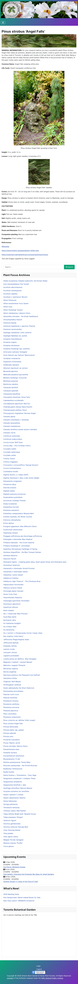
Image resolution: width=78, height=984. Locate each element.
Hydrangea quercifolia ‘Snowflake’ (16, 601)
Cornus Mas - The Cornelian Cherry (17, 446)
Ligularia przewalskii (11, 656)
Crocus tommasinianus (12, 468)
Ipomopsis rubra (9, 620)
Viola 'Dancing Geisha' (12, 830)
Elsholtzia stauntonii (11, 510)
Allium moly (7, 307)
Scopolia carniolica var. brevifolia (16, 791)
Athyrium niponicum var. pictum (15, 368)
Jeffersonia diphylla (10, 643)
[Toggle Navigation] (3, 22)
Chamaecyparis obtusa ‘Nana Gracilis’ (17, 407)
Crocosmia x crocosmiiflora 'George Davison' (20, 465)
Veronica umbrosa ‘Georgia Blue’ (15, 827)
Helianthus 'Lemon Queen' (13, 575)
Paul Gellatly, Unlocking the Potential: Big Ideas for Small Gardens (28, 874)
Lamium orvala (9, 649)
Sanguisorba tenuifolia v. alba (14, 785)
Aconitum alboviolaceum (12, 287)
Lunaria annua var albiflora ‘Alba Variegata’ (19, 659)
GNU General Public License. (52, 978)
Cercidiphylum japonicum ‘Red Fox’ (16, 404)
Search (70, 267)
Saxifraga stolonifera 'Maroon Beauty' (17, 788)
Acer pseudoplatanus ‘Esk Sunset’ (16, 284)
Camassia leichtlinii (10, 387)
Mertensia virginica (10, 669)
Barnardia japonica (10, 371)
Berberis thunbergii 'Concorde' (15, 378)
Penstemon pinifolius (11, 704)
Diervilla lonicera (9, 488)
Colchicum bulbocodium (12, 439)
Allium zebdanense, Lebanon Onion (16, 313)
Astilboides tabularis (11, 365)
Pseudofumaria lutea (11, 749)
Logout (39, 969)
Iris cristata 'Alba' (10, 627)
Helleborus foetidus (10, 578)
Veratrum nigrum (9, 820)
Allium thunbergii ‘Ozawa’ (13, 310)
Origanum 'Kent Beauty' (12, 681)
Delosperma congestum (12, 481)
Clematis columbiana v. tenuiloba (16, 420)
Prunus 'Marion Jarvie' (11, 743)
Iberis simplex (8, 610)
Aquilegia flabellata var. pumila (15, 336)
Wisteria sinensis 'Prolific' (13, 843)
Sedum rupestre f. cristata (13, 795)
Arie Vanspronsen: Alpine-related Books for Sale (21, 897)
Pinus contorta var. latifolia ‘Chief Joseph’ (19, 720)
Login (38, 966)
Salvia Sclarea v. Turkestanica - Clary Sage (19, 775)
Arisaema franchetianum (12, 339)
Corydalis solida (9, 455)
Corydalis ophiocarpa (11, 452)
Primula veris (8, 736)
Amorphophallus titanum (12, 320)
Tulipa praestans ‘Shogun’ (13, 817)
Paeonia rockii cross (11, 694)
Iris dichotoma (8, 630)
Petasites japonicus (10, 711)
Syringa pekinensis (10, 804)
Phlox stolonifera (9, 714)
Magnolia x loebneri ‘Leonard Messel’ (17, 662)
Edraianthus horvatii (11, 507)
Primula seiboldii (9, 733)
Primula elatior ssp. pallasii (13, 730)
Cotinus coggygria (10, 462)
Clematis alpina (9, 417)
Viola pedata (8, 833)
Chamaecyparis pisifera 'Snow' (15, 410)
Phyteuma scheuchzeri (12, 717)
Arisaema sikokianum (11, 345)
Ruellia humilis (8, 772)
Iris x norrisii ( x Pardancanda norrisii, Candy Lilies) (22, 633)
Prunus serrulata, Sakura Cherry (15, 746)
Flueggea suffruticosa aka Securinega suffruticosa (22, 536)
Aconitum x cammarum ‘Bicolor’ (15, 297)
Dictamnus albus (9, 484)
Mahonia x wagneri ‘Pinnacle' (14, 665)
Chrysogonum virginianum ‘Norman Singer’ (19, 413)
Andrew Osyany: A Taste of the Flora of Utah (20, 882)
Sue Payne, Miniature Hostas (14, 867)
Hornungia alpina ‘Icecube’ (13, 591)
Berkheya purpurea (10, 381)
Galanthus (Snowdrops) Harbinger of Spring (20, 549)
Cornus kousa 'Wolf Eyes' (13, 442)
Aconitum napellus (10, 294)
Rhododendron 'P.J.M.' (11, 759)
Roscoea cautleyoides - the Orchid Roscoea (20, 765)
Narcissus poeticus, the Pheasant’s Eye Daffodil (21, 675)
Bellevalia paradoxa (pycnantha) (15, 375)
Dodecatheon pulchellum (12, 497)
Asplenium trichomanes (12, 362)
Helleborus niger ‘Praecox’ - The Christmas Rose (21, 581)
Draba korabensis (10, 504)
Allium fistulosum (9, 300)
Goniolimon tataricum (11, 565)
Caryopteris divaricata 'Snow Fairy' (16, 397)
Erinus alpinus (8, 523)
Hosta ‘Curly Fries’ (10, 594)
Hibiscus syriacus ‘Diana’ (12, 588)
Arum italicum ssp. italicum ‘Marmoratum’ (19, 355)
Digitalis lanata (9, 491)
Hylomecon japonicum (12, 604)
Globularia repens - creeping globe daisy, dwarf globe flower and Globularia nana (34, 562)
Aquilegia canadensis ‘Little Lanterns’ (17, 333)
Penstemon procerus (11, 707)
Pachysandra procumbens (13, 691)
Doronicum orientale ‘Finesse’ (14, 501)
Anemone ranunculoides (12, 329)
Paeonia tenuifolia (10, 698)
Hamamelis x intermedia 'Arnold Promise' (19, 568)
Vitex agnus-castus (10, 837)
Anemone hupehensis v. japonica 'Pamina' (19, 326)
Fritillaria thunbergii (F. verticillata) (16, 546)
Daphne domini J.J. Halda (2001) (15, 475)
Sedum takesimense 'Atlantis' (14, 798)
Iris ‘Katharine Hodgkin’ (12, 623)
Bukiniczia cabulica (10, 384)
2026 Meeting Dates (11, 894)
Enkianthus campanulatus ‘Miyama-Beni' (18, 513)
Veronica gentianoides (11, 824)
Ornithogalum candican (12, 685)
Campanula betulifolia (11, 394)
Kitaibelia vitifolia (10, 646)
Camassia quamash (10, 391)
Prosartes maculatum (11, 740)
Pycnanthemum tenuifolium (13, 756)
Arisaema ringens (10, 342)
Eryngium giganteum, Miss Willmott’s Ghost (20, 526)
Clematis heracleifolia (11, 423)
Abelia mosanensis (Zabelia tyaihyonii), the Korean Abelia (25, 281)
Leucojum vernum (10, 652)
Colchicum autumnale (11, 436)
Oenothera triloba (10, 678)
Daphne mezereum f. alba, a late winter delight (21, 478)
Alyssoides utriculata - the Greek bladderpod (20, 316)
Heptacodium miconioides (13, 585)
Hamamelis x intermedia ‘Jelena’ (15, 572)
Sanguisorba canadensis (12, 782)
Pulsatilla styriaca (10, 753)
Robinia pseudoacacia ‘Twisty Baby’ (17, 762)
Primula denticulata (10, 727)
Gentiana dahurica (10, 555)
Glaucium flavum (9, 559)
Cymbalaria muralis (10, 471)
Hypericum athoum (10, 607)
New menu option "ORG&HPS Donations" (19, 901)
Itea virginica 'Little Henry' (13, 636)
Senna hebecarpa (10, 801)
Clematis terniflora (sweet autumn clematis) (20, 429)
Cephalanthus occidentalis (13, 400)
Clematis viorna (9, 433)
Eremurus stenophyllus (12, 520)
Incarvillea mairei (9, 617)
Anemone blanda (9, 323)
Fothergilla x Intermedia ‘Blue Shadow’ (18, 539)
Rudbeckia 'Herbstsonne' (12, 769)
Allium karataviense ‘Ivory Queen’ (16, 303)
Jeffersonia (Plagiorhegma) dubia (16, 639)
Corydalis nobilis (9, 449)
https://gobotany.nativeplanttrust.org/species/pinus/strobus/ (25, 255)
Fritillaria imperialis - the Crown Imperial (18, 543)
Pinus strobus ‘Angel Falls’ (13, 723)
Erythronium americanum (13, 530)
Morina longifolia (9, 672)
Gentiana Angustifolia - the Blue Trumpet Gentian (22, 552)
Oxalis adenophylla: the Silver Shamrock (18, 688)
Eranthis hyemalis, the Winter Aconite (17, 517)
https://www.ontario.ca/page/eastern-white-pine (20, 251)
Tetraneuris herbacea (11, 807)
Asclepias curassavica (11, 358)
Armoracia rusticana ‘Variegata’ (15, 352)
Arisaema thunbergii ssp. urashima (16, 349)
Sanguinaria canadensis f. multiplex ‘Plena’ (19, 778)
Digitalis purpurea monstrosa (14, 494)
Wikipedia (5, 246)
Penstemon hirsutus (10, 701)
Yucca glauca (8, 846)
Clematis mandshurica (11, 426)
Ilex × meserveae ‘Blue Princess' (15, 614)
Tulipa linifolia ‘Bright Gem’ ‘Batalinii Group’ (19, 814)
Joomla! (10, 978)
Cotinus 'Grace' (9, 459)
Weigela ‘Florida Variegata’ (13, 840)
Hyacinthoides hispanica (12, 597)
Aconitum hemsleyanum (12, 290)
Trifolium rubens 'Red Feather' (14, 811)
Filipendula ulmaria (10, 533)
